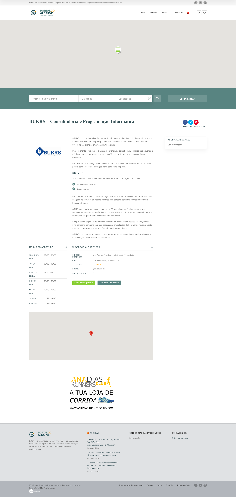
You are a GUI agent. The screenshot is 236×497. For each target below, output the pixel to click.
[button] (199, 12)
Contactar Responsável (83, 283)
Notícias (153, 13)
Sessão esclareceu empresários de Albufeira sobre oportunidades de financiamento (103, 465)
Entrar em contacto (180, 438)
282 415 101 (97, 265)
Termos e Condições (183, 485)
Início (143, 13)
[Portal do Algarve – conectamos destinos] (43, 12)
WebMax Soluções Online (45, 488)
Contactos (165, 13)
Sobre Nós (178, 13)
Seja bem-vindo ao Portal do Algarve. (131, 485)
